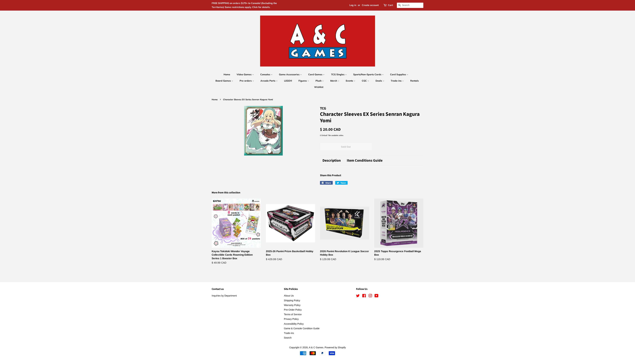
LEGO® (288, 80)
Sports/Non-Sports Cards (367, 74)
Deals (379, 80)
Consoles (265, 74)
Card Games (315, 74)
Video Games (244, 74)
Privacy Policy (291, 319)
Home (227, 74)
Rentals (414, 80)
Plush (319, 80)
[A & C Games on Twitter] (358, 296)
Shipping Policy (292, 300)
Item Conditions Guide (364, 160)
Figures (302, 80)
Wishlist (318, 87)
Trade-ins (396, 80)
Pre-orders (246, 80)
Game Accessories (289, 74)
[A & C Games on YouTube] (376, 296)
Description (331, 160)
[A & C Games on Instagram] (370, 296)
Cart (390, 5)
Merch (334, 80)
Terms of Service (293, 314)
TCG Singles (338, 74)
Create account (370, 5)
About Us (289, 295)
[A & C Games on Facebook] (364, 296)
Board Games (223, 80)
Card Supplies (398, 74)
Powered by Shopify (335, 347)
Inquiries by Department (224, 295)
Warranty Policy (292, 305)
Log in (352, 5)
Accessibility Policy (294, 323)
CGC (364, 80)
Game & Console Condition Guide (301, 328)
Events (350, 80)
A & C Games (316, 347)
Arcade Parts (268, 80)
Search (288, 337)
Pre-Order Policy (293, 309)
